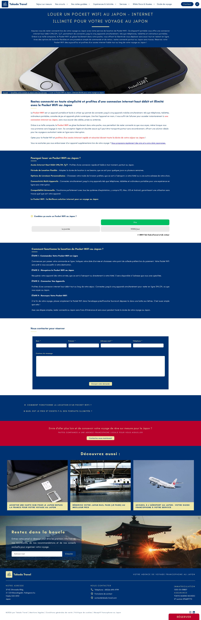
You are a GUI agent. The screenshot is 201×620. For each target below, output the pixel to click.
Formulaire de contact (103, 594)
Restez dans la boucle (38, 532)
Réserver (184, 616)
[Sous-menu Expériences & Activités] (115, 4)
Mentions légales (37, 612)
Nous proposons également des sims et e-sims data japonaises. (138, 143)
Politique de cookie (82, 612)
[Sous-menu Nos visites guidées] (89, 4)
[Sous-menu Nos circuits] (67, 4)
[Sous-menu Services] (128, 4)
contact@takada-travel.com (106, 598)
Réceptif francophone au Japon (107, 612)
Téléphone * (137, 341)
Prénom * (72, 341)
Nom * (38, 341)
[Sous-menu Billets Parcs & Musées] (154, 4)
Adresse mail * (106, 341)
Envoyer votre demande (100, 384)
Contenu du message (44, 353)
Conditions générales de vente (59, 612)
